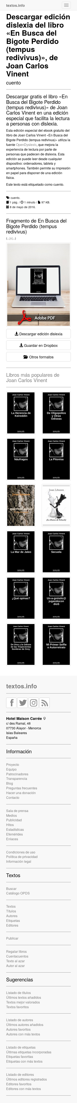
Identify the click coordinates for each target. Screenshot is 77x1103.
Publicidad (14, 820)
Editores (12, 925)
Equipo (11, 769)
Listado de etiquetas (21, 1047)
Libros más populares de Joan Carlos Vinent (32, 377)
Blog (9, 783)
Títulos (11, 911)
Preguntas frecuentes (21, 788)
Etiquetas (13, 920)
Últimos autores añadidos (24, 1024)
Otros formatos (40, 356)
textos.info (21, 685)
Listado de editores (20, 1074)
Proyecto (12, 764)
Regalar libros (16, 951)
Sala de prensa (17, 810)
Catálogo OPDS (18, 893)
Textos (11, 906)
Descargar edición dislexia (40, 333)
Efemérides (14, 834)
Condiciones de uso (20, 852)
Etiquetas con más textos (24, 1061)
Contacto (12, 797)
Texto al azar (15, 961)
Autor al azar (15, 965)
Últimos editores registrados (26, 1079)
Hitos (10, 824)
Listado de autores (19, 1019)
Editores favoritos (18, 1084)
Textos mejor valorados (23, 1002)
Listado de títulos (18, 992)
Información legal (18, 861)
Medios (11, 815)
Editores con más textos (23, 1088)
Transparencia (16, 778)
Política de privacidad (22, 856)
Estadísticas (15, 829)
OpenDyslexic (26, 144)
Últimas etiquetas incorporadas (28, 1052)
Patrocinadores (17, 774)
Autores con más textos (23, 1034)
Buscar (11, 888)
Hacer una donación (21, 792)
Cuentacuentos (17, 956)
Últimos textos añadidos (23, 997)
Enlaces (12, 839)
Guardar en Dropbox (40, 345)
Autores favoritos (18, 1029)
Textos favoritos (17, 1006)
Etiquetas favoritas (19, 1056)
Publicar (12, 938)
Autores (11, 915)
